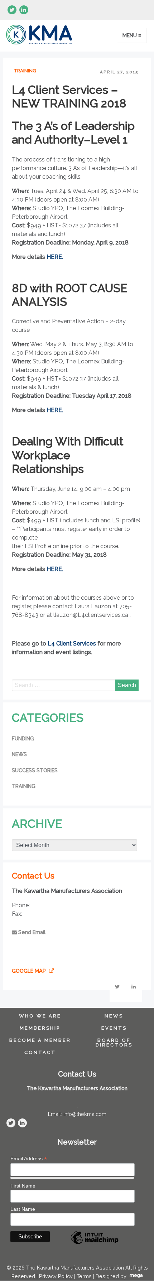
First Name (22, 1186)
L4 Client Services (72, 643)
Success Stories (35, 770)
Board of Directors (114, 1043)
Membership (40, 1028)
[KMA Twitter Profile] (12, 10)
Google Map (29, 971)
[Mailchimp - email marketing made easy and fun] (94, 1244)
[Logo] (39, 36)
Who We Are (40, 1016)
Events (114, 1028)
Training (25, 70)
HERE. (55, 256)
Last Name (22, 1209)
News (19, 754)
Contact (40, 1052)
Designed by (112, 1276)
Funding (23, 738)
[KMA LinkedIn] (24, 10)
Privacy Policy (56, 1276)
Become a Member (40, 1040)
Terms (84, 1276)
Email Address (28, 1158)
